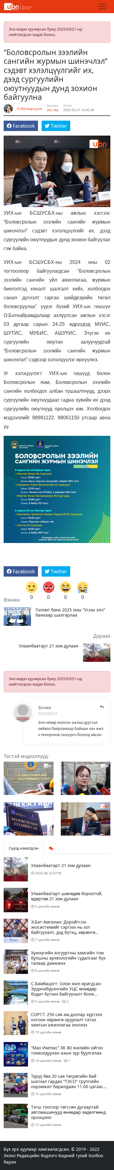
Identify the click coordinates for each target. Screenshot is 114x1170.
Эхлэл (10, 1155)
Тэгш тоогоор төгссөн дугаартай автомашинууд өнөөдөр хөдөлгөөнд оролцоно (68, 1112)
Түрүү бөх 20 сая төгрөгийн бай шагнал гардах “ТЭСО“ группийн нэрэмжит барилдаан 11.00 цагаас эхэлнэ (67, 1083)
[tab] (51, 848)
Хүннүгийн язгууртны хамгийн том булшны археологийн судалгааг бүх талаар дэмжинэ (68, 958)
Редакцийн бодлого (37, 1155)
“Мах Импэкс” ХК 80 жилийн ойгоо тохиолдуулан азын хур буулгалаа (67, 1050)
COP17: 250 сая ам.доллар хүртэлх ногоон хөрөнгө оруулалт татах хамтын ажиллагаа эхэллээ (66, 1019)
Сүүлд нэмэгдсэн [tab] (24, 848)
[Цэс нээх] (102, 6)
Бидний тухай (72, 1155)
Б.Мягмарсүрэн (29, 108)
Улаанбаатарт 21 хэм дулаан (48, 646)
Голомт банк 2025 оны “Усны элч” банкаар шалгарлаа (70, 612)
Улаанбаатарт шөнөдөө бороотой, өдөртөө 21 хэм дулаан (66, 896)
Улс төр (53, 110)
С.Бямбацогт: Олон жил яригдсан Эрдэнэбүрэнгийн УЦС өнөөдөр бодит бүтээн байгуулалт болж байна (66, 991)
